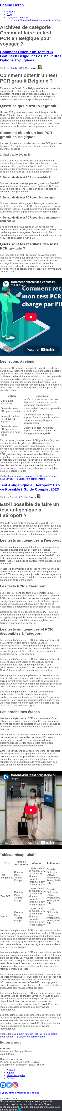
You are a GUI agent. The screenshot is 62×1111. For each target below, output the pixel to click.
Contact (11, 1078)
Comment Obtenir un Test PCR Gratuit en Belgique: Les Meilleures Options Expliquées (30, 56)
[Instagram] (15, 1085)
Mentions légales (16, 1075)
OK (19, 1109)
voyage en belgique (17, 17)
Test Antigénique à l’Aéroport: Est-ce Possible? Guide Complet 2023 (30, 487)
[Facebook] (3, 1085)
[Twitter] (9, 1085)
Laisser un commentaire (32, 478)
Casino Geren (12, 5)
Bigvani (34, 68)
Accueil (11, 11)
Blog (9, 14)
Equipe (10, 1072)
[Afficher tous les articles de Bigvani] (40, 68)
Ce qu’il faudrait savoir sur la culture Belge (37, 20)
